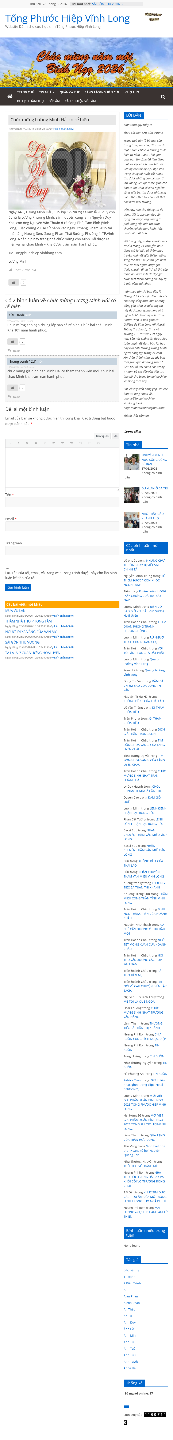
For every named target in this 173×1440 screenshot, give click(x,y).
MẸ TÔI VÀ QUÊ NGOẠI (139, 1001)
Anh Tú (129, 1342)
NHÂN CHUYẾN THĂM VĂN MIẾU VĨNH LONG (146, 834)
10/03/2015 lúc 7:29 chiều (20, 366)
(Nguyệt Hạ (131, 1270)
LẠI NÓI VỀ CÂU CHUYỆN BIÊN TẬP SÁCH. (145, 986)
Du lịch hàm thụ (30, 101)
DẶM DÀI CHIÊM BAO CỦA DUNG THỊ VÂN (144, 685)
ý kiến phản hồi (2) (63, 129)
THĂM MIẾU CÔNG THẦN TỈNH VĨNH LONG (146, 898)
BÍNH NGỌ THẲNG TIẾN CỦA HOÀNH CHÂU (145, 913)
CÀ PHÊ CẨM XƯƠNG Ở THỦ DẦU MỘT (144, 929)
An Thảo (129, 1309)
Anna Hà (130, 1368)
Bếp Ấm (54, 101)
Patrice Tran (132, 1080)
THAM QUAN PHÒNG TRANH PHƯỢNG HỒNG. (145, 626)
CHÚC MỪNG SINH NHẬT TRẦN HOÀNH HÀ (145, 775)
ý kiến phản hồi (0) (63, 615)
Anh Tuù (130, 1355)
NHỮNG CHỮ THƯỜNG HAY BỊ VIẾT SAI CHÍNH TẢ (144, 564)
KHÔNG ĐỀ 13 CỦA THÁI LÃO (144, 701)
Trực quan (102, 436)
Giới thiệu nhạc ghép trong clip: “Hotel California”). (144, 1084)
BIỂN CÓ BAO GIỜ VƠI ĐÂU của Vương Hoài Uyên (144, 611)
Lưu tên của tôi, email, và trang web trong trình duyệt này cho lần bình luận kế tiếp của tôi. (61, 575)
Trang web (13, 543)
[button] (11, 443)
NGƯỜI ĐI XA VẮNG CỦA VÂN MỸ (31, 631)
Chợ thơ (132, 92)
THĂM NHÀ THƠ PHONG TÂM (28, 621)
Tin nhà (45, 92)
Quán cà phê (70, 92)
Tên (9, 494)
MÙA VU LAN (15, 610)
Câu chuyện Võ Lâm (80, 101)
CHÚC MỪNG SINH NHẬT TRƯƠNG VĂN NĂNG (143, 1012)
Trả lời (16, 350)
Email (11, 519)
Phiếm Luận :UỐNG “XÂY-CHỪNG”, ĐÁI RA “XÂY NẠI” (145, 595)
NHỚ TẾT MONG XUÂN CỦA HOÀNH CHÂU (145, 944)
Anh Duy (130, 1322)
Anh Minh (131, 1335)
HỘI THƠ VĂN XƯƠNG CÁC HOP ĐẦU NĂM (143, 959)
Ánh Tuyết (131, 1362)
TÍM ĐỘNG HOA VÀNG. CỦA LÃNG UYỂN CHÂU (144, 744)
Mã (116, 436)
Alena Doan (132, 1303)
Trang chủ (25, 92)
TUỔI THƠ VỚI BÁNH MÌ (140, 1166)
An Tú (128, 1316)
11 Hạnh (129, 1277)
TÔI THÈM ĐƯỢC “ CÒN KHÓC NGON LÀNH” (145, 580)
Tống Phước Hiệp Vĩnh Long (67, 17)
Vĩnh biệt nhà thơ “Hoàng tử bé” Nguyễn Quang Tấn (144, 1150)
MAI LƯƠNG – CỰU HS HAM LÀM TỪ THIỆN (146, 1212)
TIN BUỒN (157, 1056)
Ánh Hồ (129, 1329)
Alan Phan (131, 1296)
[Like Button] (13, 282)
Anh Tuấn (130, 1348)
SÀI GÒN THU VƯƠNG (107, 5)
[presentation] (10, 443)
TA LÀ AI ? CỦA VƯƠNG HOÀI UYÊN (32, 653)
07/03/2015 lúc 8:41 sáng (20, 320)
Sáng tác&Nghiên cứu (102, 92)
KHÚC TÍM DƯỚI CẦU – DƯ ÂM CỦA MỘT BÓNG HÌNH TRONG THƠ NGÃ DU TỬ (145, 1196)
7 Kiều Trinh (132, 1283)
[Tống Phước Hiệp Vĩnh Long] (10, 96)
